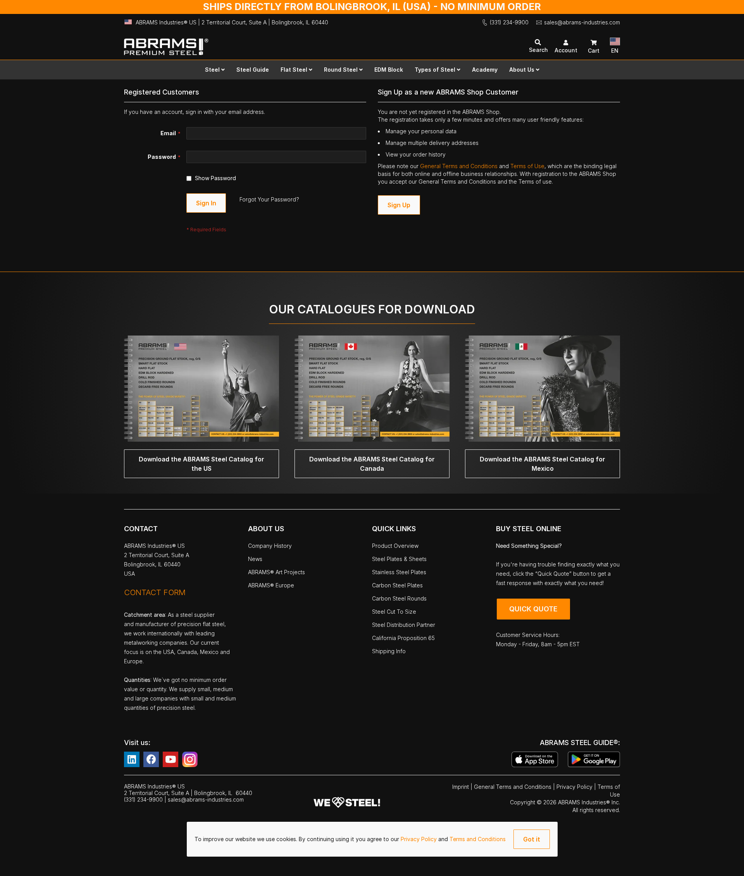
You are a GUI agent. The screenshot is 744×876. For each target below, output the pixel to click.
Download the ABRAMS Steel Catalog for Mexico (542, 463)
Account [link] (566, 50)
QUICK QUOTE (533, 609)
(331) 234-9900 (509, 22)
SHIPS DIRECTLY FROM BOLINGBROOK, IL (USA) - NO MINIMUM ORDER (372, 6)
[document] (372, 839)
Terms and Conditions (478, 839)
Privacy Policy (419, 839)
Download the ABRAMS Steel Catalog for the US (201, 463)
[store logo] (248, 43)
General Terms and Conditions (459, 166)
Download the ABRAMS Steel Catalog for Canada (372, 463)
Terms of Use (527, 166)
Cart (593, 50)
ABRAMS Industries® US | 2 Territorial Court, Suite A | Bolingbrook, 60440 (232, 22)
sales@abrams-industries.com (582, 22)
